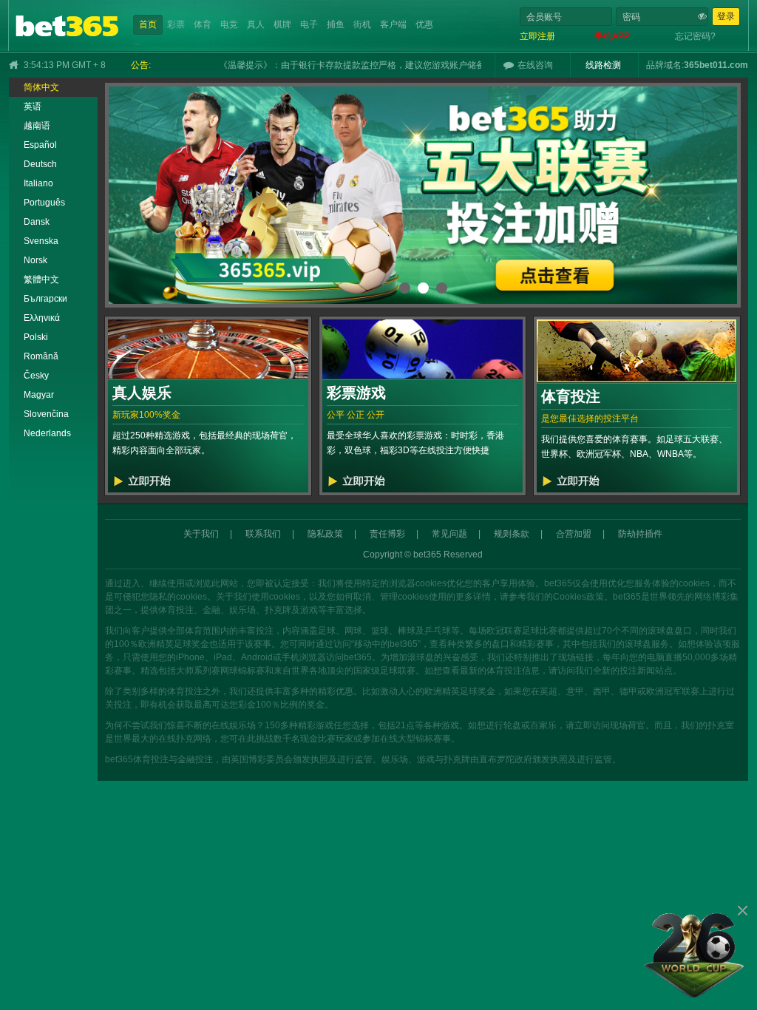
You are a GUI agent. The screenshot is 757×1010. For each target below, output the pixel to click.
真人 (256, 24)
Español (40, 145)
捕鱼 (335, 24)
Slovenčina (46, 414)
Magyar (39, 395)
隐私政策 (325, 534)
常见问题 (449, 534)
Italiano (38, 183)
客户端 (393, 24)
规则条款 (511, 534)
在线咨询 (535, 65)
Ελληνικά (42, 318)
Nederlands (47, 433)
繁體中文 (41, 279)
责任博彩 (387, 534)
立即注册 (537, 36)
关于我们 (201, 534)
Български (45, 299)
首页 (148, 24)
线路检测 (603, 65)
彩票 (176, 24)
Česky (36, 375)
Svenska (41, 241)
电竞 (229, 24)
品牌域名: (665, 65)
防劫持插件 (640, 534)
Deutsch (40, 164)
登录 (726, 16)
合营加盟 (573, 534)
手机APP (612, 36)
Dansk (37, 222)
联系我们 (263, 534)
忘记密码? (695, 36)
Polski (36, 337)
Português (44, 202)
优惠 (424, 24)
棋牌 (282, 24)
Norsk (35, 260)
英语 (32, 106)
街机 (362, 24)
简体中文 (41, 87)
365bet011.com (716, 65)
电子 (309, 24)
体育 (202, 24)
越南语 (37, 126)
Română (41, 356)
